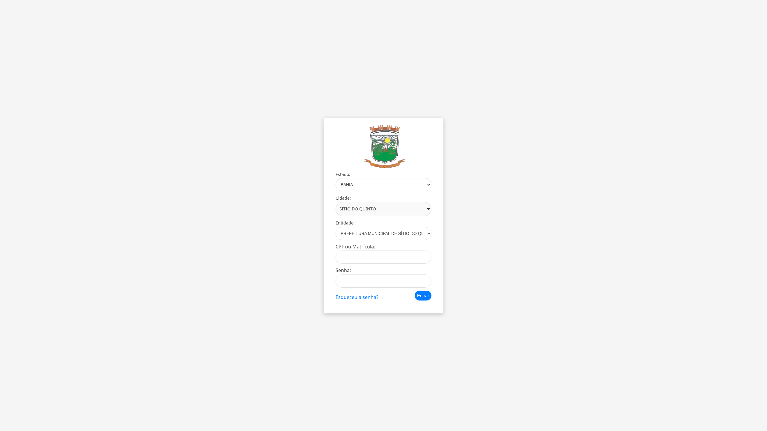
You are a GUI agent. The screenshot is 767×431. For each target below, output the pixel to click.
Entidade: (345, 223)
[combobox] (383, 209)
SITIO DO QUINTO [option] (357, 209)
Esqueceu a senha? (357, 297)
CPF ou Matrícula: (355, 246)
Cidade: (343, 198)
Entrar (423, 295)
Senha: (343, 270)
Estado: (343, 174)
